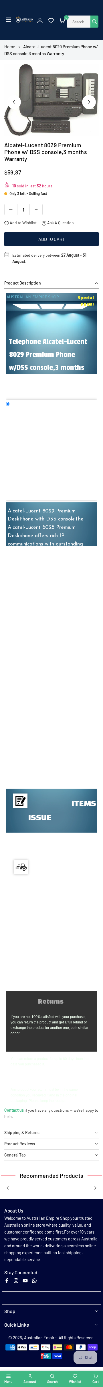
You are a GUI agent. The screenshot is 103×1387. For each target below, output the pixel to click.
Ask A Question (60, 222)
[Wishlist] (51, 20)
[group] (51, 100)
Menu (8, 1382)
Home (9, 46)
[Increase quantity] (36, 209)
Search (52, 1382)
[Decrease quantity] (11, 209)
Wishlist (75, 1382)
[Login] (39, 20)
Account (29, 1382)
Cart (95, 1382)
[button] (8, 20)
